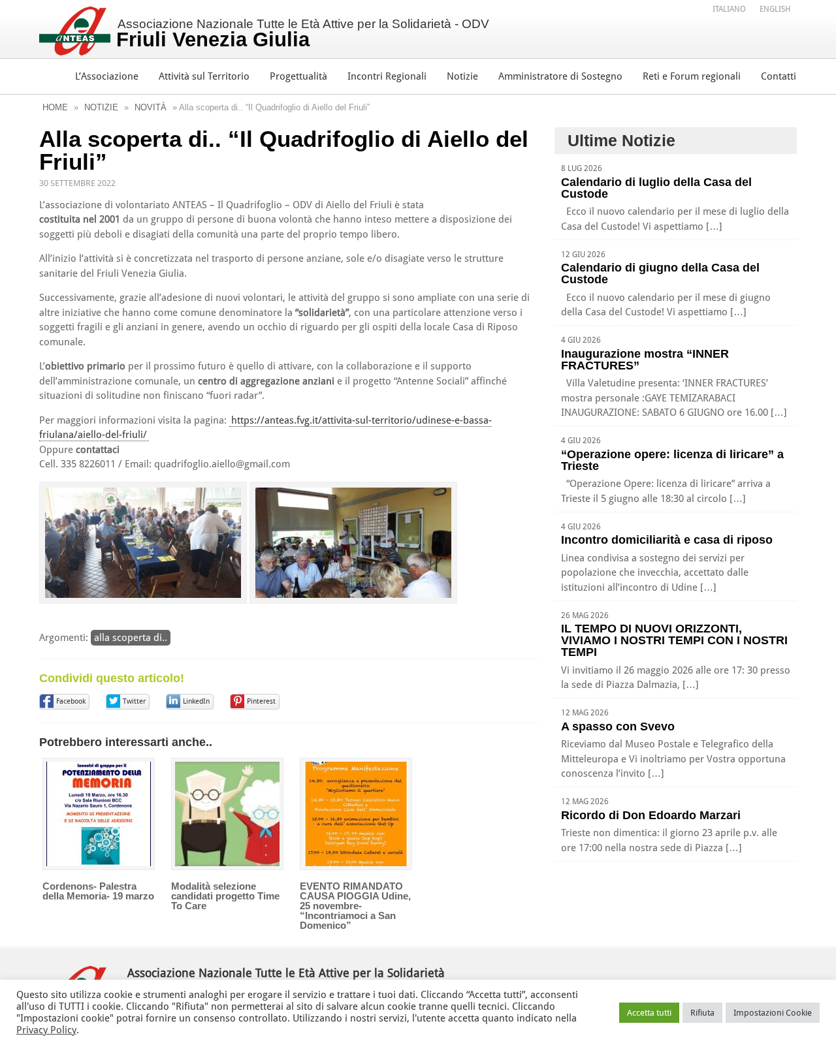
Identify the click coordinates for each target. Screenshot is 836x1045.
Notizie (462, 76)
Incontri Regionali (386, 76)
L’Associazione (106, 76)
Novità (151, 107)
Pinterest (261, 701)
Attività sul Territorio (204, 76)
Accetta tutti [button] (649, 1013)
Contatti (778, 76)
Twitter (134, 701)
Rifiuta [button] (702, 1013)
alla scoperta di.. (130, 638)
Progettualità (298, 76)
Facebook (71, 701)
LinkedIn (196, 701)
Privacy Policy (46, 1030)
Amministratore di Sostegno (560, 76)
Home (55, 107)
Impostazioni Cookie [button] (772, 1013)
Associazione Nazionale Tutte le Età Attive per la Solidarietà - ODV (302, 34)
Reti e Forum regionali (692, 76)
